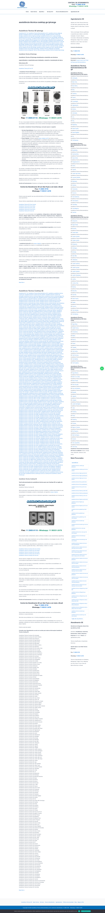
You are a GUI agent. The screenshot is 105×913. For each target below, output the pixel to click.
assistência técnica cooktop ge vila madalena (29, 436)
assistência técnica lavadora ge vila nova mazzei (80, 525)
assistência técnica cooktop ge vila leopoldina (49, 435)
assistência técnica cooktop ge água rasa (28, 297)
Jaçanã (74, 169)
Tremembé (74, 189)
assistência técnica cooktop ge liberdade (33, 373)
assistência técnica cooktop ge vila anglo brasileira (51, 415)
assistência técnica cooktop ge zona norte (40, 472)
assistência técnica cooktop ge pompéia (28, 396)
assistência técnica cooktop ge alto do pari (29, 301)
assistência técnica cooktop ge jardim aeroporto (30, 344)
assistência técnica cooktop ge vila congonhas (30, 420)
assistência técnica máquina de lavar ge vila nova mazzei (80, 563)
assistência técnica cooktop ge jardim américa (52, 344)
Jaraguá (74, 400)
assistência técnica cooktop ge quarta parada (48, 396)
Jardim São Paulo (76, 173)
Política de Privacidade (85, 911)
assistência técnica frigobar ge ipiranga (41, 38)
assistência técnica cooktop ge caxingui (42, 317)
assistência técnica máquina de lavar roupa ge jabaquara (79, 566)
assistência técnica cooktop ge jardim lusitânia (45, 359)
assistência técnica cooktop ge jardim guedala (47, 356)
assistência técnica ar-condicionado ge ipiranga (34, 34)
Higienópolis (75, 105)
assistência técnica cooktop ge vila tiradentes (44, 466)
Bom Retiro (74, 85)
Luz (73, 116)
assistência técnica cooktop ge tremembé (53, 408)
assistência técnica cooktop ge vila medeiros (29, 443)
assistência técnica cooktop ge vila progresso (46, 458)
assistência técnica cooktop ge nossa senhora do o (41, 379)
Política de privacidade (68, 902)
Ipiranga (74, 252)
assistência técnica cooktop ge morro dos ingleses (40, 377)
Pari (73, 120)
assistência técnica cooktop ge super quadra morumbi (37, 407)
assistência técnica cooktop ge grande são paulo (45, 332)
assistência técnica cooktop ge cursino (48, 329)
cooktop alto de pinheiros (51, 473)
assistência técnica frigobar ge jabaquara (78, 502)
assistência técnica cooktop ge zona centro (41, 470)
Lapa (73, 407)
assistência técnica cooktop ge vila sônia (47, 465)
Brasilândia (74, 150)
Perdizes (74, 411)
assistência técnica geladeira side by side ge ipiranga (35, 41)
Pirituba (74, 423)
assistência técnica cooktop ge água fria (54, 296)
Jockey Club (75, 283)
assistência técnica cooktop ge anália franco (49, 301)
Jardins (74, 279)
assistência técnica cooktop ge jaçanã (33, 342)
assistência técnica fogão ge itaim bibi (79, 473)
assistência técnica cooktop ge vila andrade (29, 415)
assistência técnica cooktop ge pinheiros (38, 393)
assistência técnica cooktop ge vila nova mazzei (30, 448)
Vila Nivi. (74, 212)
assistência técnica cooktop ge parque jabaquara (30, 389)
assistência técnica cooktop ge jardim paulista (34, 363)
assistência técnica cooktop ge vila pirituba (29, 455)
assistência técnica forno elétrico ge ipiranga (29, 37)
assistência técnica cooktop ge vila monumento (51, 443)
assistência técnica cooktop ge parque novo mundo (36, 390)
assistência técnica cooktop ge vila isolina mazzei (30, 434)
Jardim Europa (75, 267)
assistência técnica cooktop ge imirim (54, 337)
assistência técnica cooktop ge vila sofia (28, 465)
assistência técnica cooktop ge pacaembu (42, 380)
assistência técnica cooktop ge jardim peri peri (35, 365)
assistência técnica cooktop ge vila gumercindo (30, 429)
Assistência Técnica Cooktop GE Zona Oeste (29, 550)
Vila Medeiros (75, 208)
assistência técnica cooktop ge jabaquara (78, 466)
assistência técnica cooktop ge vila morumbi (49, 445)
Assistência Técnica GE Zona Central (27, 204)
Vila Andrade (75, 310)
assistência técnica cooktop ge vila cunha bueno (51, 421)
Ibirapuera (74, 244)
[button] (44, 11)
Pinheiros (74, 419)
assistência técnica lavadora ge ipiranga (32, 43)
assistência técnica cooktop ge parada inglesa (46, 382)
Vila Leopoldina (75, 442)
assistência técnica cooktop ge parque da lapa (41, 384)
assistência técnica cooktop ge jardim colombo (33, 348)
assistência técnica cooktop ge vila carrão (28, 418)
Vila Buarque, (75, 140)
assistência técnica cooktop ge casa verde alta (41, 314)
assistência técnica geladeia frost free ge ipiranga (36, 40)
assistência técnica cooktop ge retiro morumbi (29, 398)
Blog (76, 902)
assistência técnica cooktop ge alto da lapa (29, 300)
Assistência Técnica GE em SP (26, 68)
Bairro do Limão (76, 376)
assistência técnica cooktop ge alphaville (48, 297)
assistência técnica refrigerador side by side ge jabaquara (79, 604)
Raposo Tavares (76, 427)
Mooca (74, 339)
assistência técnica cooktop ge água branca (34, 296)
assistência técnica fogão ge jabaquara (79, 475)
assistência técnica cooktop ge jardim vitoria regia (41, 369)
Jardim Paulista (75, 271)
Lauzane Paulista (76, 177)
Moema (74, 286)
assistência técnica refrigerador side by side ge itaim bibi (79, 600)
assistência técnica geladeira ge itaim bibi (79, 510)
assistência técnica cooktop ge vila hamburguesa (30, 431)
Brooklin (74, 228)
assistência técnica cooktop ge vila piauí (31, 453)
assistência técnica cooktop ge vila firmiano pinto (30, 425)
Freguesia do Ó (75, 161)
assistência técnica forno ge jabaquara (79, 484)
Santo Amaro (75, 298)
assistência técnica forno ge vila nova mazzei (79, 487)
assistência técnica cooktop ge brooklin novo (29, 308)
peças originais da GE (44, 138)
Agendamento (59, 902)
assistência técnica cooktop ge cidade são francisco (48, 327)
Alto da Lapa (75, 384)
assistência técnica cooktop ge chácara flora (40, 320)
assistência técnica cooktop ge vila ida (51, 431)
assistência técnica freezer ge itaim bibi (79, 490)
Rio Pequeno (75, 431)
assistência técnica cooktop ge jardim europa (39, 353)
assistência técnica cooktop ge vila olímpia (52, 448)
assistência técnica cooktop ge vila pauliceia (29, 451)
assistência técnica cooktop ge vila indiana (29, 432)
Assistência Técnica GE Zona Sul (26, 210)
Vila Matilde (75, 359)
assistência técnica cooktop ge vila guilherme (49, 428)
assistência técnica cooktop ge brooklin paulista (52, 308)
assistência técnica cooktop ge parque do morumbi (45, 386)
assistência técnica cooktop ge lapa (36, 370)
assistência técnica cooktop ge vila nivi (28, 446)
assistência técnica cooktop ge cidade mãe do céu (47, 325)
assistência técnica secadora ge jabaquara (78, 611)
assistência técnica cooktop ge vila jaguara (52, 434)
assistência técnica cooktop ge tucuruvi (28, 410)
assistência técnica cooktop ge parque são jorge (41, 391)
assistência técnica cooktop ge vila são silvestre (48, 463)
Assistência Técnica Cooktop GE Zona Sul (28, 555)
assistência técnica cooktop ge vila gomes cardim (30, 427)
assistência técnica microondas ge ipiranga (29, 48)
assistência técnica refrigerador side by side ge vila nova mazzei (79, 608)
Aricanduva (75, 331)
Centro (74, 97)
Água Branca (75, 372)
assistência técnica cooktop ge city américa (51, 328)
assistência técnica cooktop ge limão (52, 373)
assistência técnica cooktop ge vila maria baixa (51, 438)
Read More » (22, 282)
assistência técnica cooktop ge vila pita (49, 455)
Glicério (74, 109)
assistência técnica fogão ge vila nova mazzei (79, 479)
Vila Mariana (75, 314)
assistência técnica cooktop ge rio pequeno (51, 398)
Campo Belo (75, 232)
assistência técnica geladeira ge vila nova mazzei (79, 517)
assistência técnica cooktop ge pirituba (32, 394)
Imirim (73, 165)
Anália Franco (75, 328)
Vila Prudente (75, 362)
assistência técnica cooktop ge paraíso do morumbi (44, 383)
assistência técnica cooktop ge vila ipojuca (49, 432)
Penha (73, 343)
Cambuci (74, 93)
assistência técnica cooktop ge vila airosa (51, 411)
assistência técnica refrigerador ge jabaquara (78, 593)
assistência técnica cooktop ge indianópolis (29, 338)
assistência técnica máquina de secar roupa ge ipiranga (49, 47)
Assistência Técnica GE (26, 902)
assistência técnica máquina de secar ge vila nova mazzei (80, 578)
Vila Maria (74, 204)
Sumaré (74, 439)
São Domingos (75, 435)
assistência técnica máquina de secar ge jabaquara (80, 574)
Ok (79, 911)
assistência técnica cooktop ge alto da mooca (50, 300)
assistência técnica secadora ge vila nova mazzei (79, 615)
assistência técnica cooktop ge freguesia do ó (47, 331)
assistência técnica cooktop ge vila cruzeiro (29, 421)
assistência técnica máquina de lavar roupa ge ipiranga (45, 45)
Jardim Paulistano (76, 275)
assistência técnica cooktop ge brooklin (54, 307)
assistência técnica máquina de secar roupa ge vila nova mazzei (79, 585)
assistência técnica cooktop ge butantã (28, 310)
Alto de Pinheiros (76, 388)
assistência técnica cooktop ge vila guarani (53, 427)
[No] (103, 911)
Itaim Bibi (74, 255)
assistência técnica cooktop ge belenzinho (41, 304)
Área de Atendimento (50, 902)
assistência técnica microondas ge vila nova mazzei (79, 540)
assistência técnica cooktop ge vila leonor (28, 435)
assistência (51, 293)
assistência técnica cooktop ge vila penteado (50, 451)
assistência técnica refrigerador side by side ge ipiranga (32, 50)
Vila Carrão (75, 351)
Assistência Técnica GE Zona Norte (27, 209)
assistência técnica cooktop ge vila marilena (29, 441)
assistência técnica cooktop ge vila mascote (29, 442)
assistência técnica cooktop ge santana (28, 401)
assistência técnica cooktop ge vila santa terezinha (45, 462)
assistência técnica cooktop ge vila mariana (29, 439)
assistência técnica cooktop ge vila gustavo (52, 429)
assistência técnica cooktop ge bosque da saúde (41, 306)
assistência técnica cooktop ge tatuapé (34, 408)
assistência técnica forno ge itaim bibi (79, 481)
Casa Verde (75, 158)
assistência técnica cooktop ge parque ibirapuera (50, 387)
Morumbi (74, 290)
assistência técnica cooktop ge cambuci (47, 310)
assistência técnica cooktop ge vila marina (50, 441)
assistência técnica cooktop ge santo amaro (48, 401)
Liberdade (74, 113)
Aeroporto (74, 220)
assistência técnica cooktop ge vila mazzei (50, 442)
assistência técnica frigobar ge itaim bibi (80, 499)
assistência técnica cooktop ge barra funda (29, 303)
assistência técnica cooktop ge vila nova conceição (49, 446)
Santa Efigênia (75, 132)
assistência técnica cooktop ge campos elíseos (45, 311)
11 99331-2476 (82, 6)
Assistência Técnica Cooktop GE (31, 291)
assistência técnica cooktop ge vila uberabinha (44, 467)
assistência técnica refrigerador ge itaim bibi (80, 589)
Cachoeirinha (75, 154)
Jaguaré (74, 396)
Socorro (74, 306)
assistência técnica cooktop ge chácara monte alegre (38, 322)
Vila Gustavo (75, 200)
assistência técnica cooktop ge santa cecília (29, 400)
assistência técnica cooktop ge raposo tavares (30, 397)
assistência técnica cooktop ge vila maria (50, 436)
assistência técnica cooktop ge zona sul (35, 473)
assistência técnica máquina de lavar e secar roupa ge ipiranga (39, 44)
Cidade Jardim (75, 240)
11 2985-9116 (80, 4)
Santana (74, 185)
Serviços (42, 902)
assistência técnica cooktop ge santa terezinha (51, 400)
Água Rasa (74, 324)
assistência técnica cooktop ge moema (44, 376)
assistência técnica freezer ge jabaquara (80, 493)
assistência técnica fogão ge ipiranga (31, 36)
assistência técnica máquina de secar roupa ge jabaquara (79, 581)
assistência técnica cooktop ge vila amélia (28, 414)
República (74, 124)
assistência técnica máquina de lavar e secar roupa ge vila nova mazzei (79, 555)
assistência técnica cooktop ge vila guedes (29, 428)
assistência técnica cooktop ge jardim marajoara (47, 360)
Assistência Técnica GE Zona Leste (27, 207)
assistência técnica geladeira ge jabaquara (78, 514)
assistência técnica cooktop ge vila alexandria (29, 413)
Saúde (73, 302)
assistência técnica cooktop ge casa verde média (44, 315)
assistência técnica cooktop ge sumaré (35, 405)
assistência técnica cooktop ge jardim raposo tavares (36, 366)
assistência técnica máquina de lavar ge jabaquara (80, 559)
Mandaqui (74, 181)
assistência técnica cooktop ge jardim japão (47, 358)
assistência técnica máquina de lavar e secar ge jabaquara (79, 544)
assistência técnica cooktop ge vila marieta (50, 439)
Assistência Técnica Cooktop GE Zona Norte (29, 553)
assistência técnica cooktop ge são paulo (42, 403)
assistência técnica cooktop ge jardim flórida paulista (40, 355)
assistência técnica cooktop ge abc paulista (35, 294)
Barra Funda (75, 380)
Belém (73, 335)
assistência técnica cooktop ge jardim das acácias (35, 352)
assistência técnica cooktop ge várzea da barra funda (50, 410)
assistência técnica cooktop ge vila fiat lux (52, 424)
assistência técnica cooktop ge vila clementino (50, 418)
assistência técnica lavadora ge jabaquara (78, 521)
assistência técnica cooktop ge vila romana (47, 459)
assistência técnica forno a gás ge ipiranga (51, 36)
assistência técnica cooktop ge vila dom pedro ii (30, 422)
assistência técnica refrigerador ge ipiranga (49, 48)
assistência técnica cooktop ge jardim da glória (34, 351)
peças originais (37, 243)
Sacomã (74, 294)
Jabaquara (74, 259)
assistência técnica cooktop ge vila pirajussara (52, 453)
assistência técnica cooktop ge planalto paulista (52, 394)
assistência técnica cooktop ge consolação (29, 329)
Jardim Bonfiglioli (76, 404)
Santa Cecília (75, 128)
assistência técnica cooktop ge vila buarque (50, 417)
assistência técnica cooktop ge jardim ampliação (30, 345)
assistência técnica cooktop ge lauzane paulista (33, 372)
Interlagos (74, 248)
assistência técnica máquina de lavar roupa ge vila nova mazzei (79, 570)
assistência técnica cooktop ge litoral (27, 375)
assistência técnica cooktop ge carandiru (41, 313)
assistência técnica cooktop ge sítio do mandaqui (39, 404)
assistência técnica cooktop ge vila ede (33, 424)
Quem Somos (36, 902)
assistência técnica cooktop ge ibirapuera (35, 337)
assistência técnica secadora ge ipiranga (54, 50)
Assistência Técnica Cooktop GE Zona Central (29, 549)
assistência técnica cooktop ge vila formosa (52, 425)
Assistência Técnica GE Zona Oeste (27, 206)
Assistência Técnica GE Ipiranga (31, 31)
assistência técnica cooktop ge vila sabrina (44, 460)
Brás (73, 89)
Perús (73, 415)
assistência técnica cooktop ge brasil (35, 307)
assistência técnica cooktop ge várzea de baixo (30, 411)
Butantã (74, 392)
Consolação (75, 101)
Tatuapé (74, 347)
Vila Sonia (74, 446)
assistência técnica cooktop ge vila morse (28, 445)
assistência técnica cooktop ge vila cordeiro (51, 420)
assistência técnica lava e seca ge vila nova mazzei (79, 532)
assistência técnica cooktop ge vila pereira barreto (30, 452)
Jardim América (76, 263)
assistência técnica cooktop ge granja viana (45, 334)
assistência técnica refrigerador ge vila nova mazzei (79, 596)
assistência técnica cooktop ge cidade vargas (29, 328)
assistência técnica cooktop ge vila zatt (42, 469)
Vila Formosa (75, 355)
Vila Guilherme (75, 196)
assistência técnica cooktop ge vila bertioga (29, 417)
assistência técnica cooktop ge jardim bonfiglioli (33, 346)
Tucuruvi (74, 192)
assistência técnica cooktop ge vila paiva (28, 449)
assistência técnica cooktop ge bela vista (49, 303)
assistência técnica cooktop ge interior (49, 338)
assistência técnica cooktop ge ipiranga (42, 339)
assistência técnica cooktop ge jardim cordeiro (35, 349)
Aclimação (74, 78)
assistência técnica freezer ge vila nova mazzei (79, 496)
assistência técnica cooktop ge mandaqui (46, 375)
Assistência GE (22, 33)
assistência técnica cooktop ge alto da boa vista (49, 298)
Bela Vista (74, 82)
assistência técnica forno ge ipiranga (48, 37)
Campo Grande (75, 236)
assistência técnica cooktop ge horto (39, 335)
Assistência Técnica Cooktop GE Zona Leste (29, 552)
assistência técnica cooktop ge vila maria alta (29, 438)
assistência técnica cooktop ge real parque (51, 397)
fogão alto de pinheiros (77, 618)
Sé (73, 136)
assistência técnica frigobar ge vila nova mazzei (80, 506)
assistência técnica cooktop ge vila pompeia (44, 456)
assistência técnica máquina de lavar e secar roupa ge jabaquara (79, 551)
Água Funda (75, 224)
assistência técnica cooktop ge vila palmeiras (49, 449)
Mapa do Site (81, 902)
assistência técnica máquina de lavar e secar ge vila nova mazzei (79, 547)
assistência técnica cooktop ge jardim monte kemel (31, 362)
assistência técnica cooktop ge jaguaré (51, 342)
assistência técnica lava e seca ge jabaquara (78, 529)
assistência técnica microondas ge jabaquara (78, 536)
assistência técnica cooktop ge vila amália (50, 413)
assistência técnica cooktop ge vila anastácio (49, 414)
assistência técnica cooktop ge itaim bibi (39, 341)
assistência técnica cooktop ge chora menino (45, 324)
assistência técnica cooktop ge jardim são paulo (38, 367)
